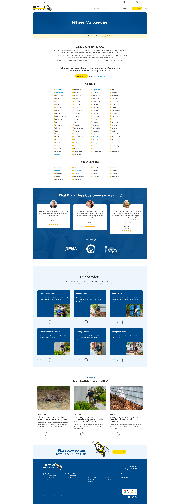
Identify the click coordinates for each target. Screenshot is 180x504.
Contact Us (137, 8)
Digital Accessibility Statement (74, 497)
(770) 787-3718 (49, 479)
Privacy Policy (56, 497)
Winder (57, 154)
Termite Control (91, 479)
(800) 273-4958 (100, 76)
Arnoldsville (59, 92)
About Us (49, 2)
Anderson (58, 168)
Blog (43, 2)
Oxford (95, 137)
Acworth (58, 90)
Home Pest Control (92, 477)
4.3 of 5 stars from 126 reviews (93, 35)
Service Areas (36, 2)
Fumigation (90, 481)
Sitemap (63, 497)
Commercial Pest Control (93, 483)
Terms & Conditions (47, 497)
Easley (57, 171)
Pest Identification (125, 477)
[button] (129, 492)
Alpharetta (96, 90)
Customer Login (108, 481)
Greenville (77, 171)
